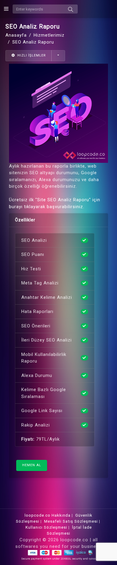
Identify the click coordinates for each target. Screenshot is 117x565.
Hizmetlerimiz (49, 35)
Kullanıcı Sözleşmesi (46, 527)
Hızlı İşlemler (31, 55)
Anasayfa (16, 35)
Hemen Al (31, 465)
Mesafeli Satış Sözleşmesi (71, 521)
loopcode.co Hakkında (47, 515)
